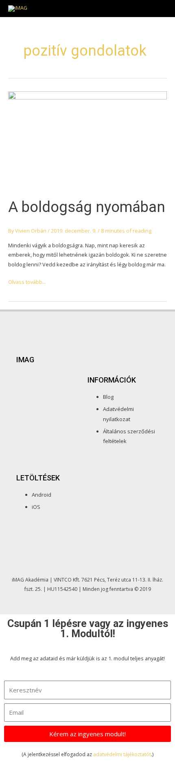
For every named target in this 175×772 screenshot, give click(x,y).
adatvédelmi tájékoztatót (122, 754)
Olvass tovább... (27, 281)
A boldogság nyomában (86, 207)
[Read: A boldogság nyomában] (87, 139)
